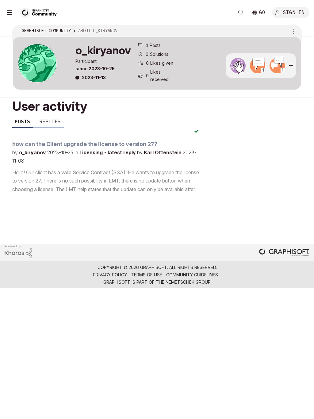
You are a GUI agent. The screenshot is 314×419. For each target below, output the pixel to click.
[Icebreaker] (257, 65)
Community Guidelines (192, 274)
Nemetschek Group (188, 282)
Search (241, 13)
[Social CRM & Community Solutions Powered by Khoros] (18, 251)
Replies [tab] (50, 121)
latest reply (122, 152)
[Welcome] (238, 65)
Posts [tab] (22, 121)
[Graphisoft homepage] (284, 252)
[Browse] (12, 12)
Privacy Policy (110, 274)
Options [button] (293, 31)
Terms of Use (146, 274)
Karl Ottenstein (163, 152)
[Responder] (277, 65)
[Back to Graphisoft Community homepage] (40, 11)
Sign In (293, 12)
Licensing (91, 152)
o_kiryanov (33, 152)
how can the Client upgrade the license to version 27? (84, 144)
